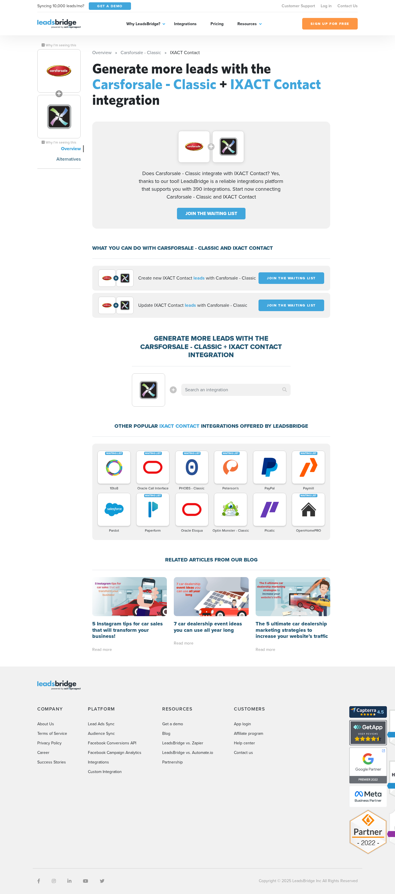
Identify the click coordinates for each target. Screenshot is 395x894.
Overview (71, 148)
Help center (244, 743)
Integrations (185, 24)
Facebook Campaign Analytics (114, 753)
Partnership (172, 762)
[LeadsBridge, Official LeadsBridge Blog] (59, 23)
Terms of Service (52, 733)
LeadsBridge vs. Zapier (182, 743)
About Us (45, 724)
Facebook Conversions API (112, 743)
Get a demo (172, 724)
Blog (166, 733)
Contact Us (347, 6)
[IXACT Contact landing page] (59, 116)
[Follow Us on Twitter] (102, 881)
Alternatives (68, 159)
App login (242, 724)
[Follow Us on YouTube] (85, 881)
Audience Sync (101, 733)
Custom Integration (105, 772)
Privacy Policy (49, 743)
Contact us (243, 753)
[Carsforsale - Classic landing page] (59, 71)
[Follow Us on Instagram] (54, 881)
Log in (326, 6)
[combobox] (236, 390)
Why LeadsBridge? (143, 24)
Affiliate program (248, 733)
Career (43, 753)
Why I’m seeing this (60, 45)
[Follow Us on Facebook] (38, 881)
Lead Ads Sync (101, 724)
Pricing (217, 24)
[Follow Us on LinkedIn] (69, 881)
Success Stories (51, 762)
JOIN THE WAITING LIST (211, 213)
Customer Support (298, 6)
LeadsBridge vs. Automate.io (187, 753)
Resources (247, 24)
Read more (102, 650)
